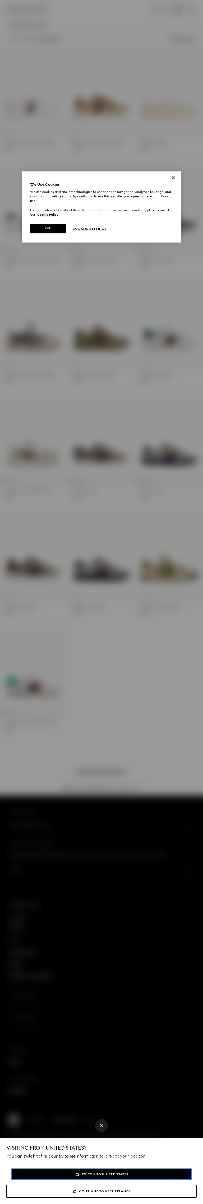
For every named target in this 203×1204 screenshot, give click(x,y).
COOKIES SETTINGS (89, 229)
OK (47, 228)
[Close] (101, 1125)
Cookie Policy (47, 214)
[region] (101, 206)
